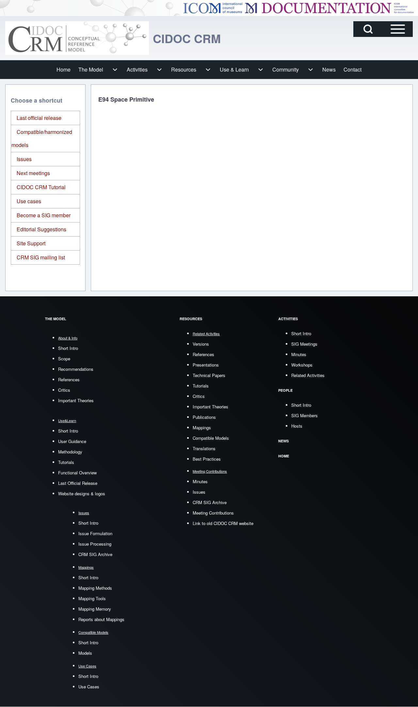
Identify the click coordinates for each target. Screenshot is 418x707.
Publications (204, 417)
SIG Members (304, 415)
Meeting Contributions (213, 513)
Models (85, 653)
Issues (24, 159)
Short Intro (68, 348)
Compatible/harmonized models (41, 138)
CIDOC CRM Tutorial (41, 187)
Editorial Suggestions (41, 229)
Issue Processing (94, 544)
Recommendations (75, 369)
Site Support (31, 243)
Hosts (296, 426)
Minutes (200, 481)
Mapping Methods (95, 588)
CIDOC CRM (187, 38)
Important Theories (76, 400)
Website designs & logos (81, 493)
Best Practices (207, 459)
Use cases (29, 201)
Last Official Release (77, 483)
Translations (204, 448)
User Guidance (72, 441)
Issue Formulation (95, 533)
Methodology (70, 452)
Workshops (302, 365)
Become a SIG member (44, 215)
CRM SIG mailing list (41, 257)
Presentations (206, 365)
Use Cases (88, 686)
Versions (201, 344)
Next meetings (33, 173)
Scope (64, 358)
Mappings (202, 427)
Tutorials (66, 462)
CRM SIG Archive (95, 554)
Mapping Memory (94, 609)
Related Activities (308, 375)
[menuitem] (63, 69)
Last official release (39, 118)
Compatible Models (211, 438)
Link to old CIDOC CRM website (223, 523)
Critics (64, 390)
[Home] (77, 38)
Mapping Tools (92, 598)
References (69, 379)
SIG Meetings (304, 344)
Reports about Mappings (101, 619)
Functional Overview (77, 472)
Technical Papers (209, 375)
